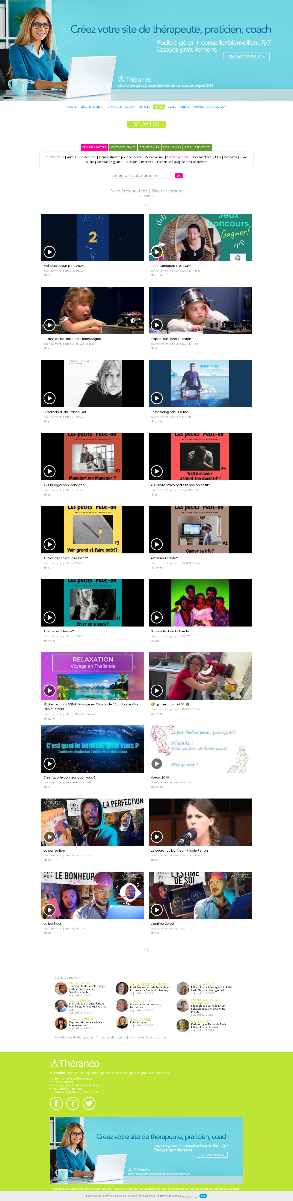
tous (60, 157)
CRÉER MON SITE (90, 106)
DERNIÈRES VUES (149, 147)
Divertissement (177, 157)
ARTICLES (144, 106)
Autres (71, 157)
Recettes (147, 162)
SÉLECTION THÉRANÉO (123, 147)
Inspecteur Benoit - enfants (172, 339)
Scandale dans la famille (170, 631)
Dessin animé (154, 157)
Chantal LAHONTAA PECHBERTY (205, 1001)
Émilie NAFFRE (140, 1019)
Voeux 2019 (160, 777)
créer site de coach (122, 1188)
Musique (131, 162)
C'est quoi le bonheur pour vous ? (69, 777)
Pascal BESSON (80, 1000)
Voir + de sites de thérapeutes (74, 1037)
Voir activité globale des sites (148, 1037)
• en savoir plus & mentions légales (74, 1085)
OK (203, 1196)
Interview (230, 157)
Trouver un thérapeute (111, 1037)
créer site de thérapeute (65, 1188)
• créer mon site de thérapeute (71, 1078)
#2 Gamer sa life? (164, 558)
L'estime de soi (162, 923)
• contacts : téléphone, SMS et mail (74, 1092)
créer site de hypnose (201, 1188)
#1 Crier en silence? (59, 631)
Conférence (88, 157)
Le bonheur (52, 923)
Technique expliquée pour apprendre (182, 162)
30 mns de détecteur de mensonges (72, 339)
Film (218, 157)
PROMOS (198, 106)
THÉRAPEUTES (113, 106)
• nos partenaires (62, 1082)
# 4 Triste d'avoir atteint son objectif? (180, 485)
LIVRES (172, 106)
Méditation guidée (109, 162)
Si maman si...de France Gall (65, 412)
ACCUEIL (72, 106)
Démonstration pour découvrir (120, 157)
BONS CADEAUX (216, 106)
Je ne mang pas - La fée (169, 412)
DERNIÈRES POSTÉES (94, 147)
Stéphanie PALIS (202, 984)
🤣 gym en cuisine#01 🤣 (170, 704)
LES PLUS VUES (172, 147)
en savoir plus (190, 1196)
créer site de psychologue (227, 1188)
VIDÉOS (158, 106)
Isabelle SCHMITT (142, 1001)
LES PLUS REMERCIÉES (198, 147)
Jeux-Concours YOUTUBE (171, 265)
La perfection (54, 850)
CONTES (184, 106)
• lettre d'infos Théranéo (67, 1089)
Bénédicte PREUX (81, 1019)
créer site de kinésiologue (175, 1188)
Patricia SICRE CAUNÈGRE (148, 984)
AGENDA (130, 106)
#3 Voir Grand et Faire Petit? (66, 558)
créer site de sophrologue (147, 1188)
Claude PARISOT (80, 983)
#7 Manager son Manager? (65, 485)
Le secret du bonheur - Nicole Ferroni (179, 850)
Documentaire (201, 157)
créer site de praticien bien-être (95, 1188)
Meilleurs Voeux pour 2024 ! (64, 265)
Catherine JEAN (201, 1021)
